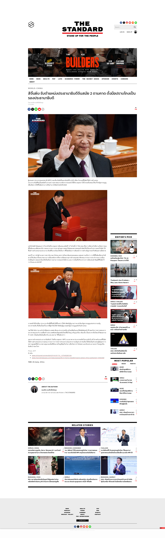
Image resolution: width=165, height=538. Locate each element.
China (39, 88)
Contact (98, 514)
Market (122, 410)
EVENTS (115, 79)
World (31, 88)
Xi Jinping (36, 362)
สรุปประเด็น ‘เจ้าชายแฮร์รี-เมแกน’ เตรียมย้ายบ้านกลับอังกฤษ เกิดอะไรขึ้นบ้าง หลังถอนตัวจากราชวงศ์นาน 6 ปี (120, 328)
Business (68, 448)
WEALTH (46, 79)
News (67, 508)
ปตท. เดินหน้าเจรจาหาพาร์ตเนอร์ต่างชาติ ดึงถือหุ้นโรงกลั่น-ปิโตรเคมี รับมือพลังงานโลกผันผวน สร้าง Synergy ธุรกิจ (127, 413)
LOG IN (122, 32)
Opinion (67, 512)
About (82, 514)
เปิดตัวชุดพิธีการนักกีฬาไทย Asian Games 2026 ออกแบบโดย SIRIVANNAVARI (126, 370)
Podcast (67, 510)
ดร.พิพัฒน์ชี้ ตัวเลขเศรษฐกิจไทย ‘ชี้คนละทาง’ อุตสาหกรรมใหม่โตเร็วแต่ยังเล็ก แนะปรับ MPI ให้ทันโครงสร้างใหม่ (117, 451)
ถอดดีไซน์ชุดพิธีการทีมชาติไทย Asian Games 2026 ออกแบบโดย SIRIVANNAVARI (126, 392)
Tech (120, 256)
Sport (122, 367)
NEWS (38, 79)
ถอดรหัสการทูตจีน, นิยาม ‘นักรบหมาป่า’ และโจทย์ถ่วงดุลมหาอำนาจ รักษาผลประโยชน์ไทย (44, 451)
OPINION (105, 79)
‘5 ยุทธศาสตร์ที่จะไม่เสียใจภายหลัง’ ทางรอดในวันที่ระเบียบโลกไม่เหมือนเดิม (119, 305)
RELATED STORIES (82, 425)
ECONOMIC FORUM (72, 79)
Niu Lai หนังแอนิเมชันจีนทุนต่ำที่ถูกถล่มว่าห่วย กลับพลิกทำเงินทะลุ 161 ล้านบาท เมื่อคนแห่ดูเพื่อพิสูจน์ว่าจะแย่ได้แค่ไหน (43, 480)
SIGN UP (129, 32)
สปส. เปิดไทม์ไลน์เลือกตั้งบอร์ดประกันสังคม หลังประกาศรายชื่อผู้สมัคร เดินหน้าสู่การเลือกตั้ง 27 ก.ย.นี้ (119, 352)
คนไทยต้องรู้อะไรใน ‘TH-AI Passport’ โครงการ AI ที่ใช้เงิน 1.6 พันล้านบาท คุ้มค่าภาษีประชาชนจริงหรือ (120, 259)
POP (53, 79)
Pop (97, 508)
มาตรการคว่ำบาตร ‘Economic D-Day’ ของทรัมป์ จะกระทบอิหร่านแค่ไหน (126, 381)
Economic (113, 256)
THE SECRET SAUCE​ (90, 79)
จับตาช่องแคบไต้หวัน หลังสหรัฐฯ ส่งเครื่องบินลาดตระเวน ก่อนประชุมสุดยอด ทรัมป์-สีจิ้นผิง (81, 480)
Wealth (82, 508)
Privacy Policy (67, 514)
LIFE (60, 79)
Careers (82, 512)
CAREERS (124, 79)
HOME (31, 79)
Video (82, 510)
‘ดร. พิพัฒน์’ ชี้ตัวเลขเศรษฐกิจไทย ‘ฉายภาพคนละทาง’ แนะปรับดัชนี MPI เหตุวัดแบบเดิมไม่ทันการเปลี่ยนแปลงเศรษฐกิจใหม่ (81, 451)
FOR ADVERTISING (82, 516)
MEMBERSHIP (82, 520)
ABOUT (32, 82)
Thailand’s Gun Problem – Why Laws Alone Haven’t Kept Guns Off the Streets (120, 281)
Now (97, 510)
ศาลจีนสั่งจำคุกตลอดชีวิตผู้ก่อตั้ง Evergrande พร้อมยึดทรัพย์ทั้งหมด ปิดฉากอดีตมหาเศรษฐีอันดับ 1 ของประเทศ (127, 403)
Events (97, 512)
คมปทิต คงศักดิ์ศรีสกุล (37, 103)
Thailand (119, 301)
